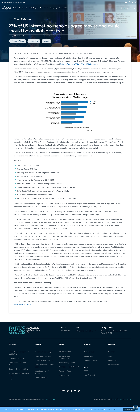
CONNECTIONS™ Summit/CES (65, 357)
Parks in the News (90, 360)
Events (24, 8)
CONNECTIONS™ (65, 352)
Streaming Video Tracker (44, 360)
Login (127, 8)
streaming (34, 41)
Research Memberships (43, 352)
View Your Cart (89, 375)
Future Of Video (65, 371)
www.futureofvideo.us (22, 304)
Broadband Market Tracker (42, 372)
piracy (46, 41)
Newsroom (44, 8)
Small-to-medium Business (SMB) (19, 374)
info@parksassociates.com (86, 331)
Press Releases (89, 352)
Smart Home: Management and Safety (19, 353)
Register (134, 8)
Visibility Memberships (43, 356)
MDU (10, 380)
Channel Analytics (41, 377)
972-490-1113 (65, 331)
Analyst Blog (88, 356)
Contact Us (63, 8)
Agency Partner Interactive (121, 399)
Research (16, 8)
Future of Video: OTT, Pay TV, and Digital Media (79, 64)
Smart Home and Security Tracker (44, 366)
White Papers (33, 8)
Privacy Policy (113, 364)
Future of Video (18, 41)
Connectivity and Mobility (18, 369)
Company (53, 8)
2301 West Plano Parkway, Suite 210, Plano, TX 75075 (114, 332)
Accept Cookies (129, 409)
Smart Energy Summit (67, 362)
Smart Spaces (64, 375)
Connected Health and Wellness (17, 364)
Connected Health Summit (69, 367)
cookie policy (112, 409)
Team (110, 356)
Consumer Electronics (17, 358)
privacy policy (98, 409)
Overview (111, 352)
